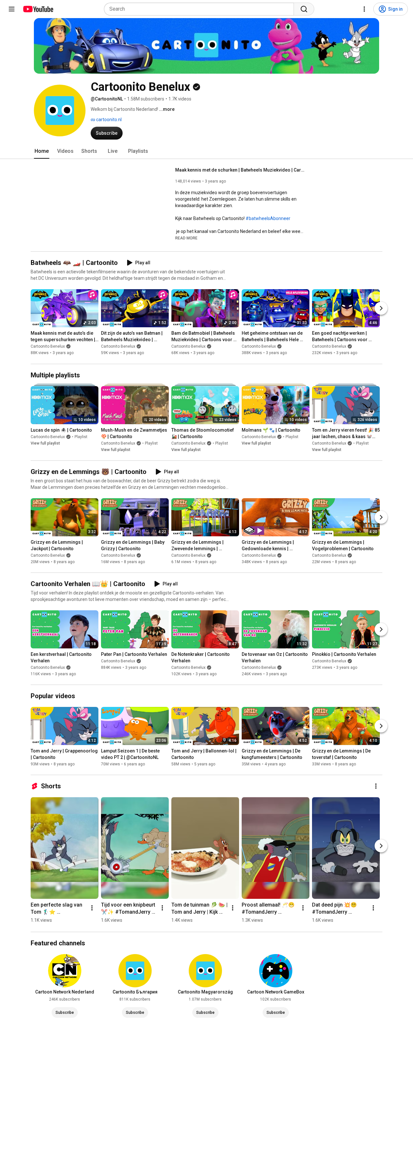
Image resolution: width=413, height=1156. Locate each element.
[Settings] (364, 9)
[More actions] (375, 786)
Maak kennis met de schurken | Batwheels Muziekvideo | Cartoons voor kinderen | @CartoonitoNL (240, 170)
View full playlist (45, 443)
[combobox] (200, 9)
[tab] (41, 151)
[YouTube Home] (38, 9)
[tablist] (206, 151)
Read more (186, 238)
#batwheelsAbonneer (268, 218)
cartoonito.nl (108, 119)
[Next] (381, 308)
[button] (186, 238)
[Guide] (11, 9)
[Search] (304, 9)
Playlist (81, 437)
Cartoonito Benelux (48, 346)
